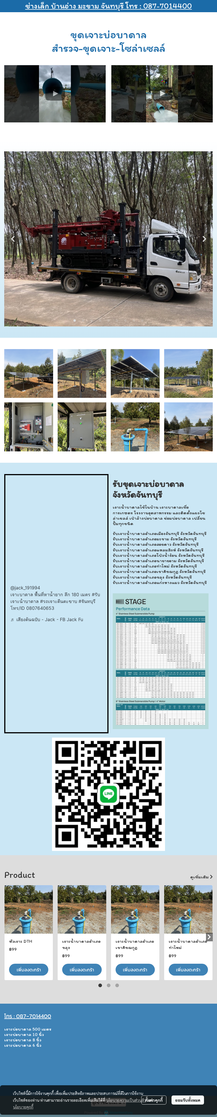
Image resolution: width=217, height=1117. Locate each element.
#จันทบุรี (87, 601)
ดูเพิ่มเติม (200, 877)
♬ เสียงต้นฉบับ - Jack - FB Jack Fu (46, 619)
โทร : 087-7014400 (27, 1016)
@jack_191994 (25, 588)
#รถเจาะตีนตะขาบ (58, 601)
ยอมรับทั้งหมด (187, 1100)
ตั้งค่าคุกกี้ (154, 1100)
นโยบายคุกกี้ (23, 1106)
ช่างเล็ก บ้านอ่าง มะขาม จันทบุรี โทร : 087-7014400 (108, 5)
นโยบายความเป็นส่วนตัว (126, 1100)
